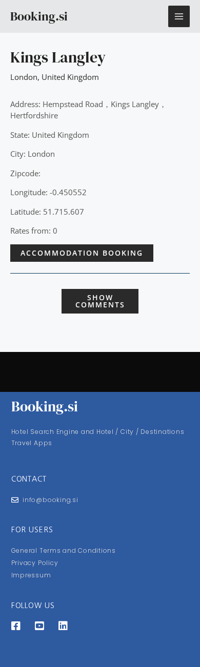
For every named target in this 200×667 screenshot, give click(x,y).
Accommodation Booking (82, 253)
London (23, 77)
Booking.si (39, 16)
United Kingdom (70, 77)
